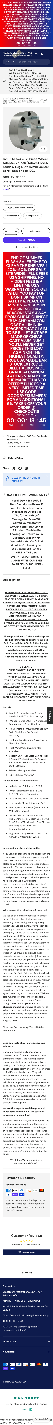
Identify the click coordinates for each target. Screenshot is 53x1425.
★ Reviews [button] (50, 716)
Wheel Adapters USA (17, 1382)
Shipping (7, 181)
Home (5, 98)
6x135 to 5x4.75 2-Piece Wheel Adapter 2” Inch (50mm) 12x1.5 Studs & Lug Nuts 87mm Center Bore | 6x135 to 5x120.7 (25, 101)
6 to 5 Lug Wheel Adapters (21, 98)
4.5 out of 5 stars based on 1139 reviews (26, 1403)
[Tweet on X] (14, 468)
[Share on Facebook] (20, 468)
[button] (42, 54)
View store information (17, 446)
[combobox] (26, 62)
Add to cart (35, 231)
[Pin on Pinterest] (26, 468)
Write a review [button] (27, 1252)
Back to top (26, 1272)
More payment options (26, 247)
